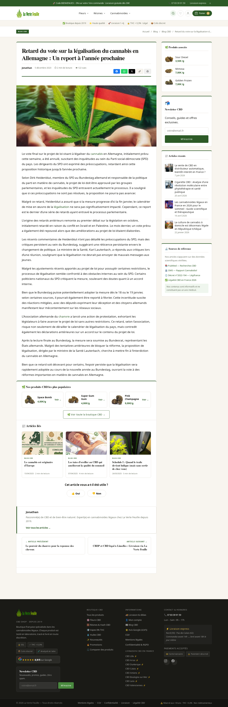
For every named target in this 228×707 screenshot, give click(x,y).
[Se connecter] (188, 13)
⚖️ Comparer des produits (100, 649)
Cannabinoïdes (119, 13)
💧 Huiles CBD (94, 634)
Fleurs (82, 13)
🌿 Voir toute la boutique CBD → (86, 414)
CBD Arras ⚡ (131, 660)
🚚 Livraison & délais (135, 614)
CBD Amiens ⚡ (132, 672)
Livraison (125, 702)
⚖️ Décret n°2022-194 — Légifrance (182, 275)
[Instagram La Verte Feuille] (167, 662)
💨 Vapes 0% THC (95, 629)
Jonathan (32, 512)
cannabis (97, 154)
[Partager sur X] (132, 71)
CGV (127, 634)
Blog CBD (22, 31)
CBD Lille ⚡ (131, 656)
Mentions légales (133, 639)
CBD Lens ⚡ (131, 681)
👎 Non (96, 493)
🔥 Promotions (94, 644)
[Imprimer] (147, 71)
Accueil (145, 31)
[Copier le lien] (139, 71)
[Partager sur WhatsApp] (124, 71)
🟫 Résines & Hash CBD (98, 624)
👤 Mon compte (133, 619)
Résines (98, 13)
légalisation (61, 207)
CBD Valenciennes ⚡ (135, 685)
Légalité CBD (139, 702)
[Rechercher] (173, 13)
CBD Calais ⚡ (132, 668)
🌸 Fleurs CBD (94, 619)
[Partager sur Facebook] (116, 71)
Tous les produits (95, 614)
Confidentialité (111, 702)
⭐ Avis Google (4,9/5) (136, 629)
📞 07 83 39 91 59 (176, 3)
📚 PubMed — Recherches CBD (180, 265)
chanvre (64, 316)
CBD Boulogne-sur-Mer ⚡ (137, 677)
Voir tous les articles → (38, 527)
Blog (155, 31)
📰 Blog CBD (131, 624)
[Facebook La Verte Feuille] (174, 662)
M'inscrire (187, 139)
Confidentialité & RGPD (137, 644)
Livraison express (198, 3)
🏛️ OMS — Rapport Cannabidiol (181, 270)
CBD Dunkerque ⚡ (134, 664)
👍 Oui (76, 493)
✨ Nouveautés (94, 639)
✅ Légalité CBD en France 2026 (180, 279)
